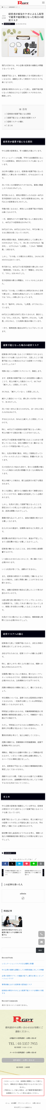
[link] (23, 898)
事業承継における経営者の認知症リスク (17, 984)
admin (23, 893)
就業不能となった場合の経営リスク (21, 117)
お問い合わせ (36, 1103)
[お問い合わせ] (41, 942)
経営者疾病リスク (9, 24)
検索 (40, 950)
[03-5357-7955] (41, 934)
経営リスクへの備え (15, 121)
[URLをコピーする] (41, 864)
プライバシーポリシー (24, 1103)
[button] (5, 864)
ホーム (7, 1103)
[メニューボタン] (43, 2)
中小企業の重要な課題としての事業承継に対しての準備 (23, 970)
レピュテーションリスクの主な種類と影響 (18, 963)
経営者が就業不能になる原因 (19, 113)
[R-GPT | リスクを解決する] (22, 2)
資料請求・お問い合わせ (24, 1060)
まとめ (10, 125)
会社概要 (13, 1103)
